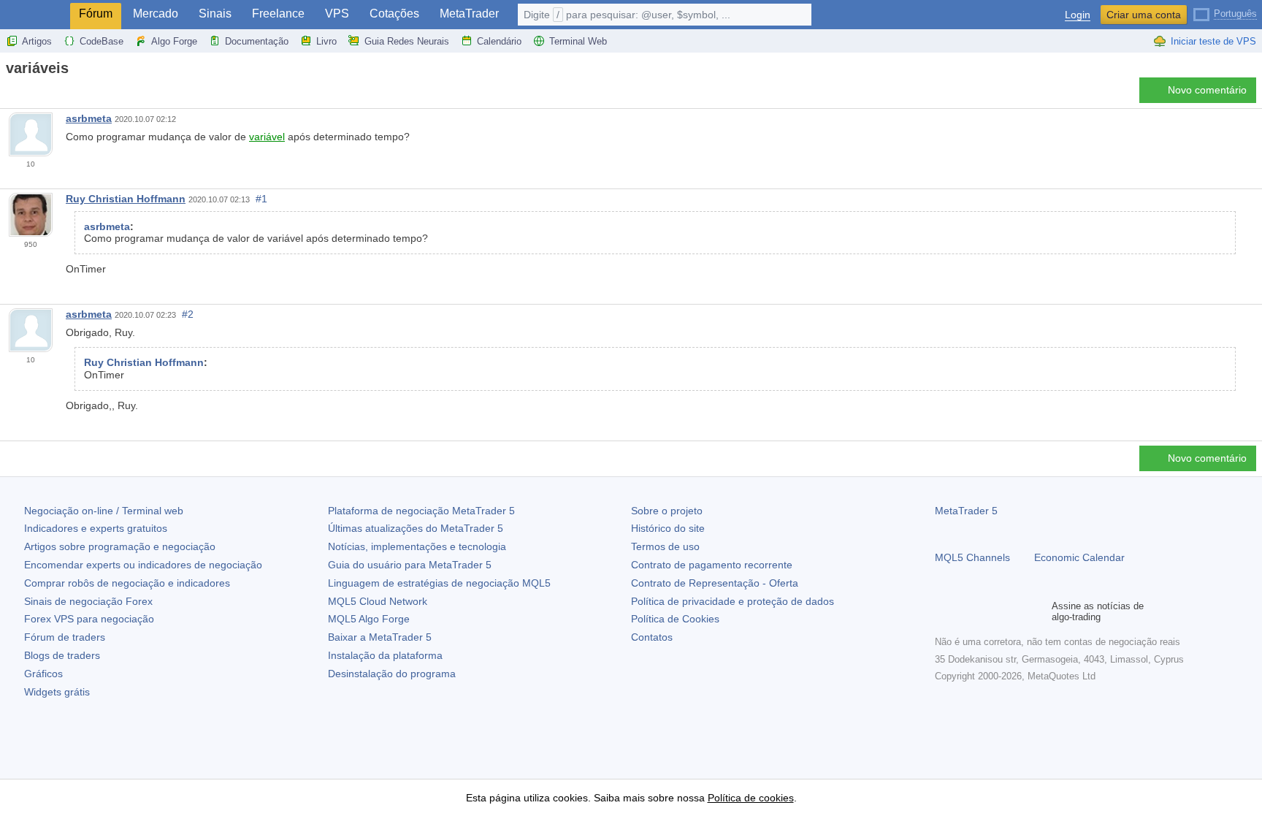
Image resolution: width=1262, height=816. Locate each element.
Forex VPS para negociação (89, 619)
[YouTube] (1013, 611)
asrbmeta (89, 118)
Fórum (95, 13)
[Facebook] (943, 611)
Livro (326, 41)
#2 (188, 314)
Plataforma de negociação (421, 510)
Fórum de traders (64, 637)
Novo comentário (1207, 90)
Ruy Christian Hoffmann (126, 199)
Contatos (652, 637)
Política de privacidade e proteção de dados (732, 601)
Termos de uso (665, 546)
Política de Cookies (675, 619)
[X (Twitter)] (990, 611)
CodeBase (101, 41)
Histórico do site (668, 528)
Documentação (256, 41)
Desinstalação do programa (392, 673)
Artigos (37, 41)
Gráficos (43, 673)
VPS (337, 13)
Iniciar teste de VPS (1213, 41)
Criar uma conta (1143, 14)
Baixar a (380, 637)
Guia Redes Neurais (406, 41)
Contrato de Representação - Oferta (714, 583)
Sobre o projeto (667, 510)
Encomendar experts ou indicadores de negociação (143, 565)
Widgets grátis (57, 692)
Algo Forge (174, 41)
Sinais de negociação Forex (88, 601)
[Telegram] (967, 611)
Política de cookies (751, 798)
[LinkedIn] (1037, 611)
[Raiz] (10, 93)
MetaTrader (469, 13)
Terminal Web (578, 41)
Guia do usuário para (410, 565)
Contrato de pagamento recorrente (711, 565)
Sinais (215, 13)
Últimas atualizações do (415, 528)
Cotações (394, 13)
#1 (261, 199)
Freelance (278, 13)
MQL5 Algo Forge (369, 619)
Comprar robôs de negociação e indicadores (127, 583)
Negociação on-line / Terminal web (103, 510)
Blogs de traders (62, 655)
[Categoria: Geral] (28, 94)
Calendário (499, 41)
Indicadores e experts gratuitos (95, 528)
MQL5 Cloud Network (377, 601)
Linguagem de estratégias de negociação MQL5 (439, 583)
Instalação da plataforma (385, 655)
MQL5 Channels (972, 557)
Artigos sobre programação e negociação (119, 546)
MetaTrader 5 (966, 510)
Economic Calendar (1079, 557)
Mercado (155, 13)
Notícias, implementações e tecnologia (417, 546)
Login (1077, 14)
